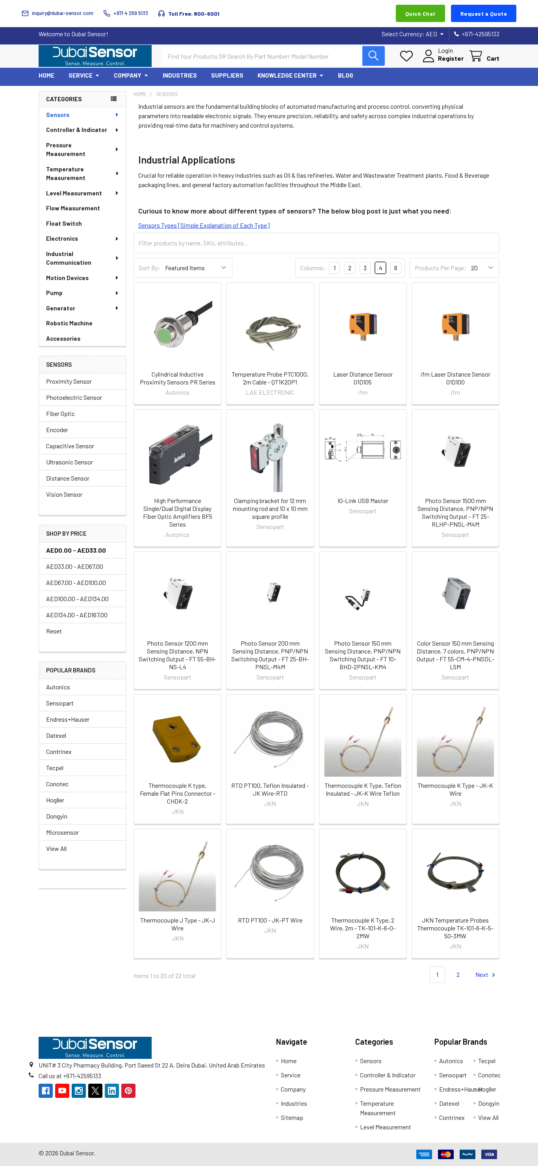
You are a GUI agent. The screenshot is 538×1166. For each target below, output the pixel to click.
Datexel (56, 735)
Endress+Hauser (67, 719)
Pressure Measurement (65, 149)
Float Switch (64, 223)
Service (81, 75)
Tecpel (54, 767)
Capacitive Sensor (70, 445)
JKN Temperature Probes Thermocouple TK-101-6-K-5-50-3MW (455, 927)
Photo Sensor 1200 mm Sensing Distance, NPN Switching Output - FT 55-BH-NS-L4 (177, 654)
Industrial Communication (68, 258)
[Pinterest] (128, 1091)
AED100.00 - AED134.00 (77, 598)
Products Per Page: (440, 267)
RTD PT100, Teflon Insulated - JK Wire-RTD (270, 789)
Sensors (57, 114)
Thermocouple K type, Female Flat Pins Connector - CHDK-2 (177, 793)
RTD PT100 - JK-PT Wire (270, 920)
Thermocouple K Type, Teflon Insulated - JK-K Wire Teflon (363, 789)
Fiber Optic (60, 413)
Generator (60, 308)
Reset (54, 631)
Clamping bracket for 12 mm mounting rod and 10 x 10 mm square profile (270, 508)
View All (56, 848)
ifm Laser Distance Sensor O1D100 (455, 378)
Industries (180, 75)
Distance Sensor (67, 478)
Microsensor (62, 832)
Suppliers (227, 75)
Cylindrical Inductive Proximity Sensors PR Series (177, 378)
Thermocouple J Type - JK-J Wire (177, 924)
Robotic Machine (69, 323)
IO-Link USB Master (363, 500)
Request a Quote (483, 13)
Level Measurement (74, 193)
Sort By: (149, 267)
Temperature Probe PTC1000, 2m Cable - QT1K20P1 (270, 378)
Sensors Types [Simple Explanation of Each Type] (204, 225)
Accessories (63, 338)
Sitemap (292, 1117)
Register (451, 58)
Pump (54, 292)
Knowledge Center (287, 75)
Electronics (62, 238)
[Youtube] (62, 1091)
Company (127, 75)
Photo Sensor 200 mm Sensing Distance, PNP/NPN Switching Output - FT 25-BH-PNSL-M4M (270, 654)
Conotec (57, 783)
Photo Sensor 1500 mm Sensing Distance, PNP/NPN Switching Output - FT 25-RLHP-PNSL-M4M (455, 512)
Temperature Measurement (65, 173)
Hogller (55, 800)
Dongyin (56, 816)
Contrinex (59, 751)
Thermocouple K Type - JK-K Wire (455, 789)
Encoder (57, 429)
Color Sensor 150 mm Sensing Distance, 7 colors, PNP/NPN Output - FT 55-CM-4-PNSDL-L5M (455, 654)
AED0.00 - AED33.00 (76, 550)
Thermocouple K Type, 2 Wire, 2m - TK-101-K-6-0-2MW (362, 927)
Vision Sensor (64, 494)
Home (46, 75)
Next (482, 974)
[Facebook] (46, 1091)
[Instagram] (79, 1091)
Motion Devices (67, 277)
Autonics (58, 687)
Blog (345, 75)
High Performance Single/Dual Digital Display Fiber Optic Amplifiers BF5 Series (177, 512)
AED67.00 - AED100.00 (76, 582)
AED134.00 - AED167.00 (77, 614)
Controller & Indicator (76, 129)
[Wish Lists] (408, 56)
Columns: (312, 267)
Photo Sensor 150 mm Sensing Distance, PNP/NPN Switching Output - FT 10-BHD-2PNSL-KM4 (363, 654)
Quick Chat (420, 13)
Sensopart (60, 703)
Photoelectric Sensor (74, 397)
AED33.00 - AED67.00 (74, 566)
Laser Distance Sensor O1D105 (363, 378)
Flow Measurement (73, 208)
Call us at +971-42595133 (70, 1075)
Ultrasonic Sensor (69, 462)
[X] (95, 1091)
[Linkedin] (112, 1091)
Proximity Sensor (69, 381)
